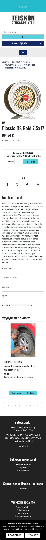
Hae (23, 36)
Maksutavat (23, 513)
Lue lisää (30, 392)
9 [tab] (34, 402)
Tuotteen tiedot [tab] (12, 197)
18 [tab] (30, 405)
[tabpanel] (23, 359)
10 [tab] (38, 402)
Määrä (11, 161)
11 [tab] (41, 402)
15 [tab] (19, 405)
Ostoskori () (19, 43)
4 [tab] (15, 402)
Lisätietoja (14, 535)
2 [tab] (8, 402)
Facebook (23, 488)
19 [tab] (34, 405)
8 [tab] (30, 402)
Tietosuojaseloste (23, 516)
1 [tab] (4, 402)
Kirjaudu (23, 3)
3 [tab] (12, 402)
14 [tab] (15, 405)
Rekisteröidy (23, 7)
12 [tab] (8, 405)
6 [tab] (23, 402)
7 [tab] (27, 402)
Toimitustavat (23, 510)
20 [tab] (38, 405)
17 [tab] (27, 405)
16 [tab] (23, 405)
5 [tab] (19, 402)
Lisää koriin (30, 161)
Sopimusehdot (23, 507)
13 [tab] (12, 405)
